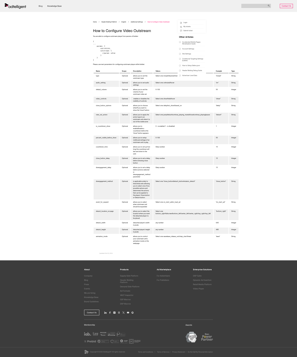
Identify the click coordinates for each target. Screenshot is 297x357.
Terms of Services (163, 352)
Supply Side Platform (129, 276)
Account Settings (188, 49)
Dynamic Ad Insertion (202, 280)
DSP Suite (197, 276)
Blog (41, 6)
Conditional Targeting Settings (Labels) (192, 59)
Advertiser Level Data (189, 75)
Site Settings (186, 54)
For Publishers (163, 280)
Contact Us (286, 6)
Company (88, 276)
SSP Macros (125, 299)
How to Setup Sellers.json (191, 65)
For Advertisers (163, 276)
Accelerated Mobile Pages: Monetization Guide (191, 43)
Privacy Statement (178, 352)
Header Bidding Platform (126, 281)
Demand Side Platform (129, 286)
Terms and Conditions (145, 352)
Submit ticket (188, 30)
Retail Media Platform (202, 284)
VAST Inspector (126, 295)
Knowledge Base (54, 6)
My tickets (187, 26)
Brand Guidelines (91, 301)
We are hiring (89, 293)
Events (87, 288)
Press (86, 284)
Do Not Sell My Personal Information (200, 352)
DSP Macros (125, 303)
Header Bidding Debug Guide (192, 70)
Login (185, 22)
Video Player (198, 288)
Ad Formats (125, 291)
